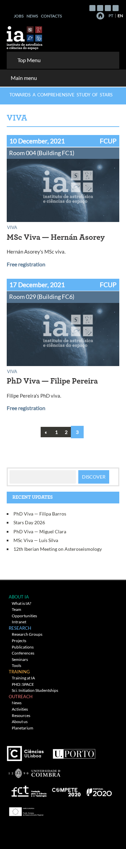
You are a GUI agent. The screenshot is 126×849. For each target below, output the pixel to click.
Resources (21, 715)
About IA (19, 596)
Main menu (24, 78)
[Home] (100, 15)
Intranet (19, 621)
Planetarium (22, 727)
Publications (23, 647)
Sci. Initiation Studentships (35, 690)
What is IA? (21, 603)
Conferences (23, 653)
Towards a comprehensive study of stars (61, 94)
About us (20, 721)
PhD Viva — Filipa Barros (39, 514)
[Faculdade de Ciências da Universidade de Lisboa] (27, 750)
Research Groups (27, 634)
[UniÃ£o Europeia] (25, 809)
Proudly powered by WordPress (58, 836)
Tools (16, 665)
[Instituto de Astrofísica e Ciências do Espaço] (25, 36)
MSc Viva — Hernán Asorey (56, 237)
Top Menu (29, 60)
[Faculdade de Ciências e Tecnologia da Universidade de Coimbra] (34, 770)
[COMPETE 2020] (67, 789)
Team (16, 609)
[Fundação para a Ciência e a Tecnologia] (28, 789)
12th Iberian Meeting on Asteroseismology (57, 549)
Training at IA (23, 677)
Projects (19, 640)
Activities (20, 709)
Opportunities (24, 615)
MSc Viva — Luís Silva (35, 540)
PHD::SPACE (23, 684)
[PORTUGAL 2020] (99, 789)
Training (19, 671)
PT (111, 15)
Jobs (19, 15)
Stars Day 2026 (29, 522)
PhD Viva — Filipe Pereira (52, 381)
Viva (12, 227)
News (32, 15)
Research (20, 628)
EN (120, 15)
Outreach (21, 696)
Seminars (20, 659)
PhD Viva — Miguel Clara (39, 531)
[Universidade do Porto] (73, 750)
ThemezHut (88, 825)
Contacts (51, 15)
